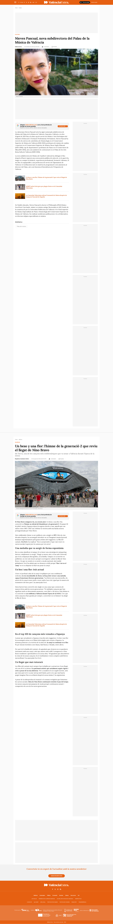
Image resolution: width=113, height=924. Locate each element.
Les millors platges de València (65, 898)
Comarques (42, 895)
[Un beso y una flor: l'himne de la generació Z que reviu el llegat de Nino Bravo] (20, 178)
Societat (61, 895)
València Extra (18, 46)
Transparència (82, 902)
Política (49, 895)
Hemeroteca (78, 898)
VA (33, 2)
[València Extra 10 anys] (56, 886)
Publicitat (74, 902)
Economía (55, 895)
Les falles (34, 898)
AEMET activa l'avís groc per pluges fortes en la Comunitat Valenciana (44, 187)
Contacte (29, 902)
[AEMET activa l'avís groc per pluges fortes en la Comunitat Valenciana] (20, 187)
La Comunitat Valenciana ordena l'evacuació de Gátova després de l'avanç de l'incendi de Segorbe (46, 196)
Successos (73, 895)
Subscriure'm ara (56, 875)
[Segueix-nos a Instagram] (28, 2)
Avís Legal (42, 902)
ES (36, 2)
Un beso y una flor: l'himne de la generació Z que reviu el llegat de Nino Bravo (46, 178)
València (17, 442)
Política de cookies (65, 902)
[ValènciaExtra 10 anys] (56, 2)
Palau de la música (21, 226)
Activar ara (62, 126)
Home (16, 7)
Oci (78, 895)
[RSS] (31, 2)
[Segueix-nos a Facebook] (24, 2)
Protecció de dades (52, 902)
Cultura (17, 34)
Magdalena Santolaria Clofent (22, 458)
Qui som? (36, 902)
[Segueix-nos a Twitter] (26, 2)
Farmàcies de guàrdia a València (47, 898)
